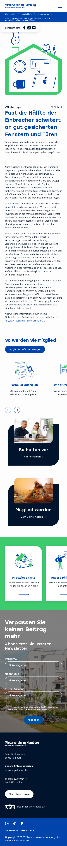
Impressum (11, 830)
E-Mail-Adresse (14, 689)
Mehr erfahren (32, 456)
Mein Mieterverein (19, 794)
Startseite (10, 14)
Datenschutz (26, 830)
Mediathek (27, 14)
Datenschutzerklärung (30, 707)
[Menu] (60, 6)
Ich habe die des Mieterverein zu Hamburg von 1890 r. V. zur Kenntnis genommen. (31, 708)
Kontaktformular (13, 782)
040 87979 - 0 (21, 779)
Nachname (12, 673)
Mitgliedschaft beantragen (25, 349)
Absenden (33, 719)
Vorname (11, 658)
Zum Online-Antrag (32, 517)
